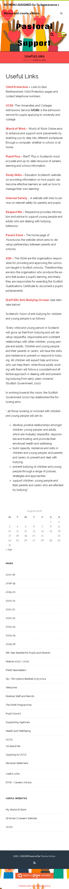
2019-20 (11, 592)
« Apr (9, 549)
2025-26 (11, 644)
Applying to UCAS (16, 754)
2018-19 (10, 583)
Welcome (11, 687)
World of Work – (17, 128)
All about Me (13, 746)
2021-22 (10, 609)
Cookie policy (25, 885)
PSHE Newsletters (16, 670)
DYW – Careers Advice (18, 782)
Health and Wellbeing (18, 730)
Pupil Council (13, 713)
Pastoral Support (34, 34)
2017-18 (10, 574)
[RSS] (61, 13)
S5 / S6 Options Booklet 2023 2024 (26, 678)
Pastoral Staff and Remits (20, 696)
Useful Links (13, 773)
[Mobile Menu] (61, 34)
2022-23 (10, 618)
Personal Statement (17, 763)
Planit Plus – (14, 156)
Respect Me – (15, 212)
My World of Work (16, 809)
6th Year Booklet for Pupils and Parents (28, 652)
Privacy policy (43, 885)
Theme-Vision (48, 856)
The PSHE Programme (18, 704)
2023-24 (10, 626)
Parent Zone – (15, 235)
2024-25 (10, 635)
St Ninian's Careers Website (21, 818)
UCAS (9, 105)
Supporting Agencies (18, 722)
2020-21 (10, 600)
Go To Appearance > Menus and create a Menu (31, 6)
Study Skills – (15, 175)
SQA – (10, 258)
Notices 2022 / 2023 (17, 661)
